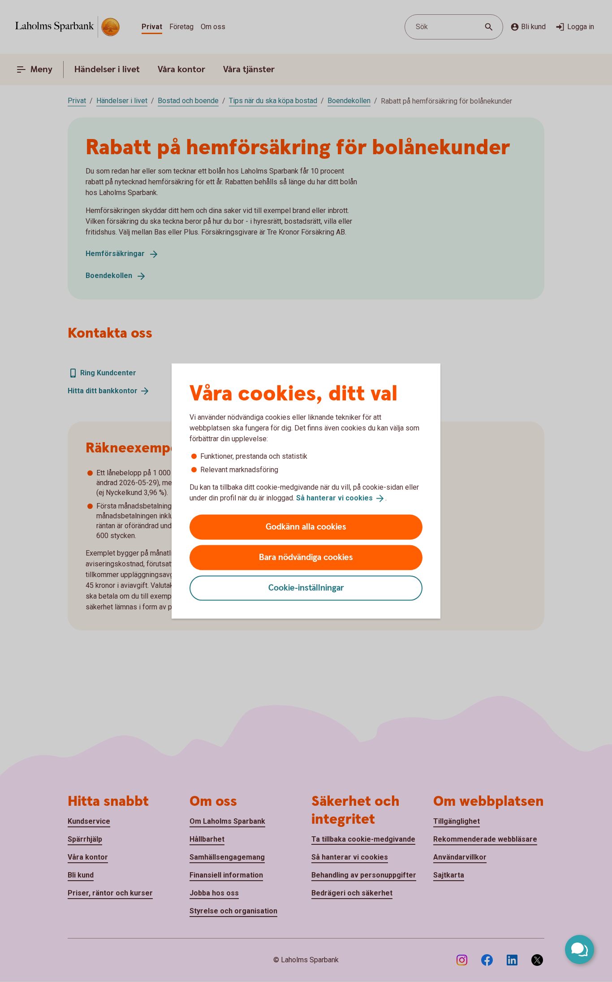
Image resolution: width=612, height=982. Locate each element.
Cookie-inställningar (306, 587)
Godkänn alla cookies (306, 526)
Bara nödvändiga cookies (306, 557)
